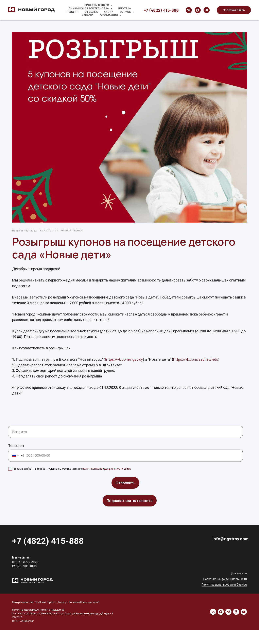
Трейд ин (72, 12)
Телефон (16, 445)
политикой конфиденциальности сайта (106, 468)
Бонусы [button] (126, 12)
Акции (109, 12)
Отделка (91, 12)
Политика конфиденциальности (225, 579)
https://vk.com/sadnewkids (195, 359)
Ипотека (124, 8)
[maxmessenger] (198, 10)
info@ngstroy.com (230, 538)
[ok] (236, 612)
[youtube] (244, 612)
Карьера (88, 15)
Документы (239, 573)
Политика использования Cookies (224, 584)
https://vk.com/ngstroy (124, 359)
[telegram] (207, 10)
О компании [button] (109, 15)
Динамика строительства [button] (89, 8)
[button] (234, 10)
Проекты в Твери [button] (97, 5)
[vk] (189, 10)
